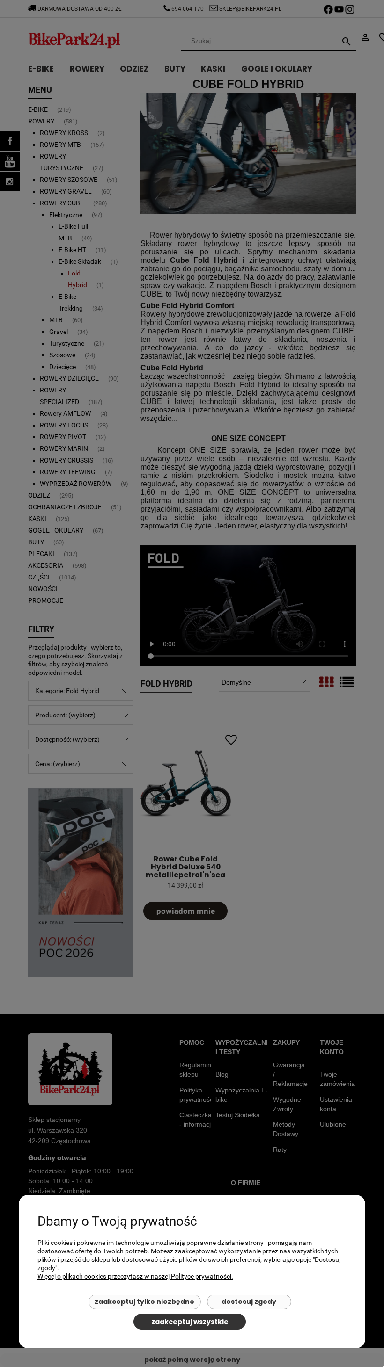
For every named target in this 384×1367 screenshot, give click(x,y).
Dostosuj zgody (249, 1301)
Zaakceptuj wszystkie (190, 1321)
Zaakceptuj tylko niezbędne (144, 1301)
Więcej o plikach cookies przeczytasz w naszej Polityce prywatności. (135, 1276)
